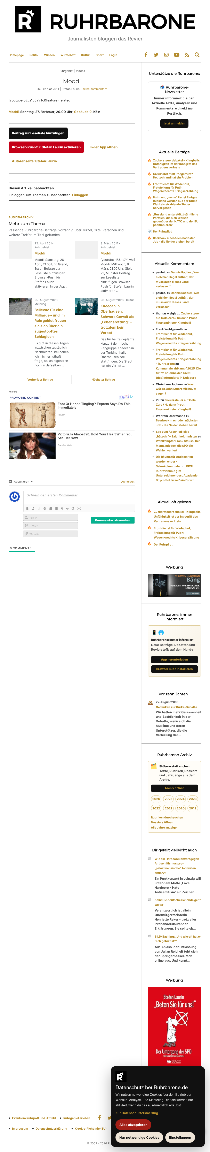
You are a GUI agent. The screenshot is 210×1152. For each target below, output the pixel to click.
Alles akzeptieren (133, 1125)
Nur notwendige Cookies (139, 1137)
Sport (100, 55)
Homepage (16, 55)
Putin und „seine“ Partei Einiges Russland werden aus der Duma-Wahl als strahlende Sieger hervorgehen (176, 202)
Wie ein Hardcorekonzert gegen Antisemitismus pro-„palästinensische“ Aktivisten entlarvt (177, 866)
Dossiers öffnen (162, 822)
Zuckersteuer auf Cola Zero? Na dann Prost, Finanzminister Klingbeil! (178, 318)
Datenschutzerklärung (51, 1128)
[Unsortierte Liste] (56, 508)
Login (113, 55)
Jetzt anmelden (174, 123)
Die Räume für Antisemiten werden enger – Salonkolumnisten (174, 461)
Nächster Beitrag (103, 379)
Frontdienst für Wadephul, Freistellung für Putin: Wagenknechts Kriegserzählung (175, 187)
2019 (192, 808)
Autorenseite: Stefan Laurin (34, 161)
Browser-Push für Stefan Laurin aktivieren (46, 147)
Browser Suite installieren (174, 669)
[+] (79, 508)
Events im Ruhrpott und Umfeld (34, 1118)
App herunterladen (174, 659)
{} (73, 508)
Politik (34, 55)
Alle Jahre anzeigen (164, 827)
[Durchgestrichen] (45, 508)
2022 (156, 808)
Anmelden (127, 481)
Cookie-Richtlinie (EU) (91, 1128)
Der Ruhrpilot (162, 231)
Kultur (85, 55)
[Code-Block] (68, 508)
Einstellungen (180, 1137)
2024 (181, 799)
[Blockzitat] (62, 508)
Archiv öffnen (174, 788)
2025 (168, 799)
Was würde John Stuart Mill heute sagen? (176, 388)
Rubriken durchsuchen (167, 817)
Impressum (20, 1128)
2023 (193, 799)
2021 (168, 808)
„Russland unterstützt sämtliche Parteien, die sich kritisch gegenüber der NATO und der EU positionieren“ (175, 220)
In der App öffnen (104, 147)
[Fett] (27, 508)
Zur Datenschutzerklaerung (136, 1113)
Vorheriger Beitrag (40, 379)
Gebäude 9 (83, 112)
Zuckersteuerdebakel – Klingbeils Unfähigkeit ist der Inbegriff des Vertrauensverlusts (176, 164)
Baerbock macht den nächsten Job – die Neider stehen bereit (174, 239)
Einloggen (80, 195)
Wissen (49, 55)
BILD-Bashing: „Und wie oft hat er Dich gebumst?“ (178, 939)
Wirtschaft (67, 55)
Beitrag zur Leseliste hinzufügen (38, 133)
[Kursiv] (33, 508)
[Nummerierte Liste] (50, 508)
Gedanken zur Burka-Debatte (176, 707)
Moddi (14, 112)
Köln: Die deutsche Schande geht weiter (178, 902)
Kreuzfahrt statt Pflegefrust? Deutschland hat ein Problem (173, 175)
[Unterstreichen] (39, 508)
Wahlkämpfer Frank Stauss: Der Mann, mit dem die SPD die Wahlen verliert (178, 445)
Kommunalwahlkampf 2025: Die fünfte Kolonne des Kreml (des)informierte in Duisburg (178, 373)
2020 (181, 808)
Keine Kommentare (94, 89)
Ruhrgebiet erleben (76, 1118)
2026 (156, 799)
